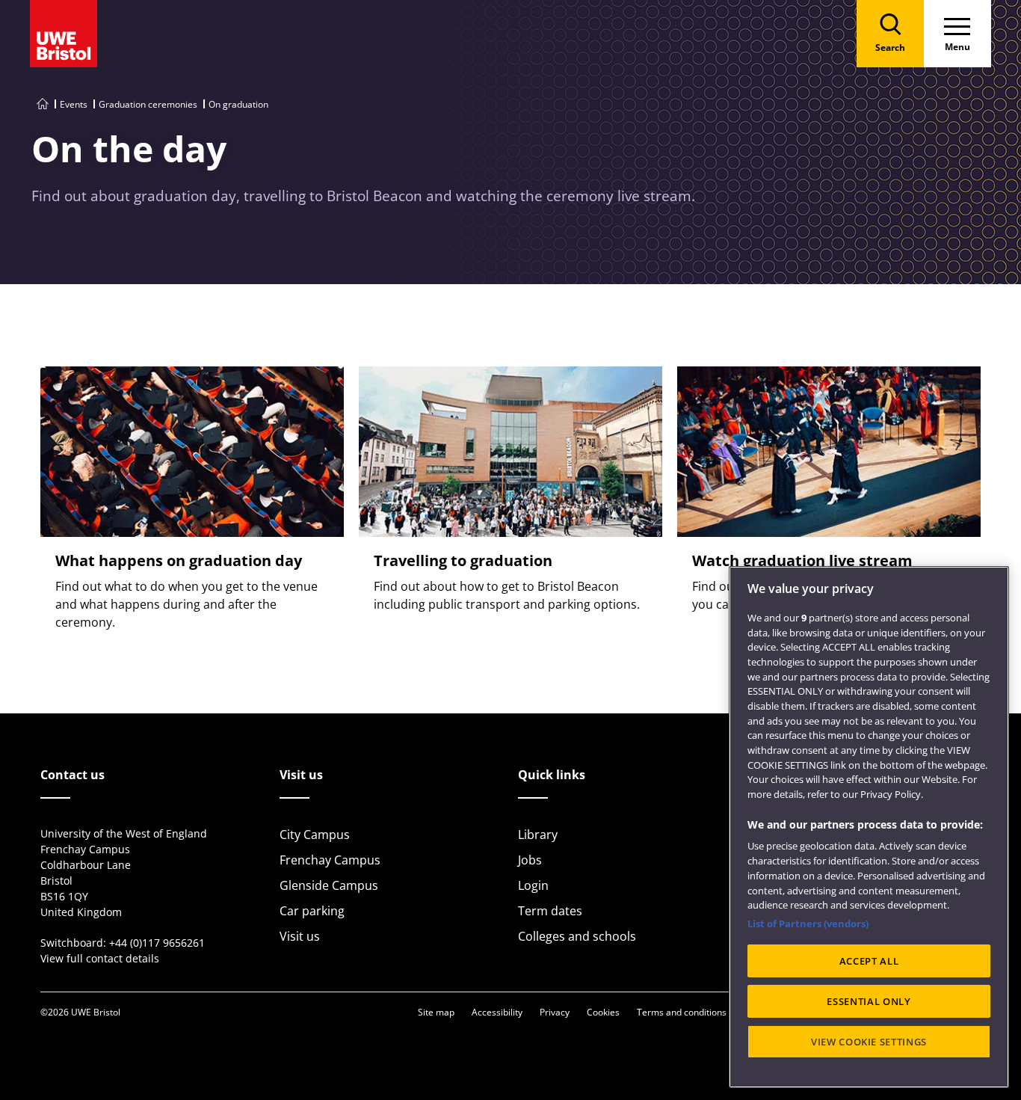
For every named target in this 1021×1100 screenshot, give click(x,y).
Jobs (530, 860)
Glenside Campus (329, 885)
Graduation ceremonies (148, 104)
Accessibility (497, 1012)
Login (533, 885)
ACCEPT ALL (869, 961)
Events (73, 104)
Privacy (555, 1012)
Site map (436, 1012)
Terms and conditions (682, 1012)
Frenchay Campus (330, 860)
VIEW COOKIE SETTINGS (869, 1041)
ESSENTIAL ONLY (868, 1001)
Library (538, 834)
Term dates (550, 911)
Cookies (603, 1012)
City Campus (315, 834)
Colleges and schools (577, 936)
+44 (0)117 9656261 (157, 942)
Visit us (300, 936)
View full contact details (99, 958)
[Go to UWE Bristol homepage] (43, 104)
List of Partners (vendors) (808, 923)
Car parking (312, 911)
